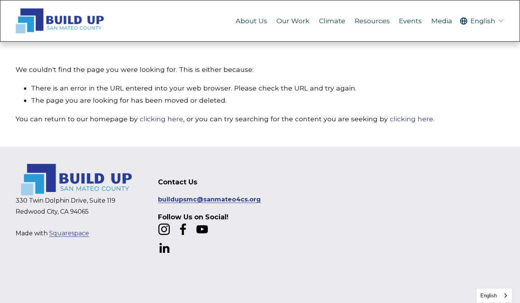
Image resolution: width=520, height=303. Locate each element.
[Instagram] (164, 229)
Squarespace (69, 233)
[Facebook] (183, 229)
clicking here (161, 119)
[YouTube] (202, 229)
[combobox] (494, 295)
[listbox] (482, 20)
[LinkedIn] (164, 248)
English (488, 295)
